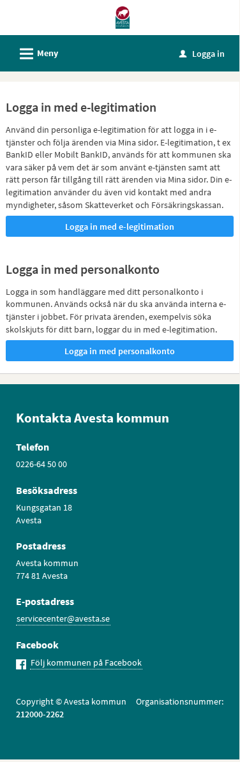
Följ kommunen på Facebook (86, 662)
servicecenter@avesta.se (63, 618)
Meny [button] (37, 53)
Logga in (202, 53)
